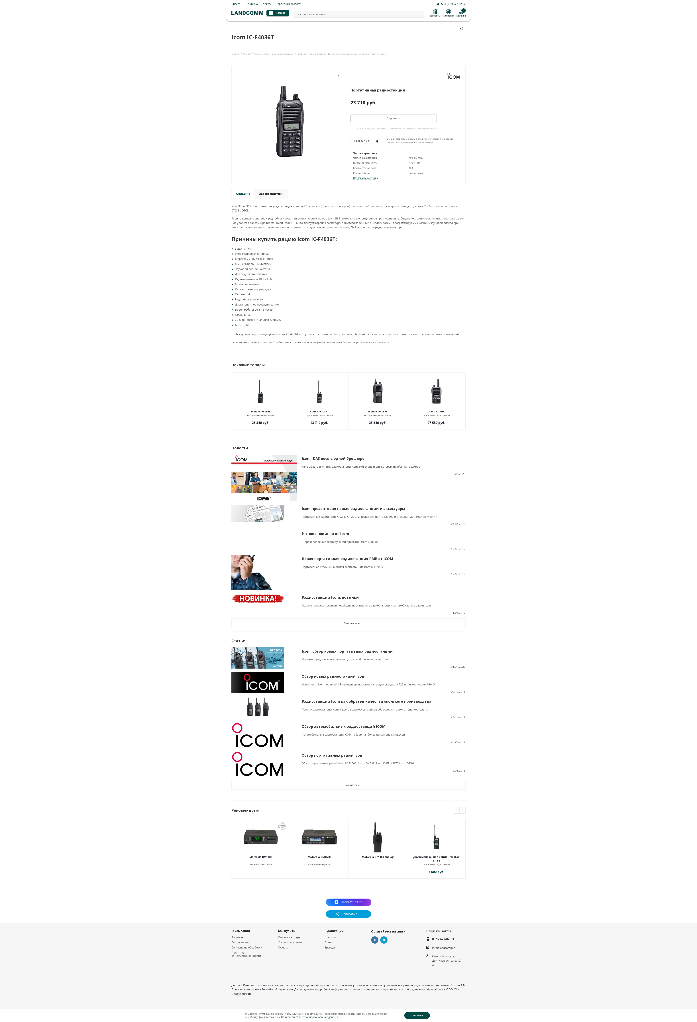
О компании (240, 931)
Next (463, 810)
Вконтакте (374, 940)
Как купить (286, 931)
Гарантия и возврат (289, 4)
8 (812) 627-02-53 (455, 4)
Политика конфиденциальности (246, 954)
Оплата (235, 4)
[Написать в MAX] (348, 902)
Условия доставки (290, 942)
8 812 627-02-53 (443, 939)
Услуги (267, 4)
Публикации (334, 931)
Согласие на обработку (246, 947)
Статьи (329, 942)
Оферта (283, 947)
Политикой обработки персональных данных (309, 1017)
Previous (457, 810)
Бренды (330, 947)
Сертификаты (240, 942)
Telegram (384, 940)
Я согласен (417, 1015)
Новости (330, 937)
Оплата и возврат (289, 937)
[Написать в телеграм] (348, 916)
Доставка (252, 4)
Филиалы (237, 937)
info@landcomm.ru (444, 948)
